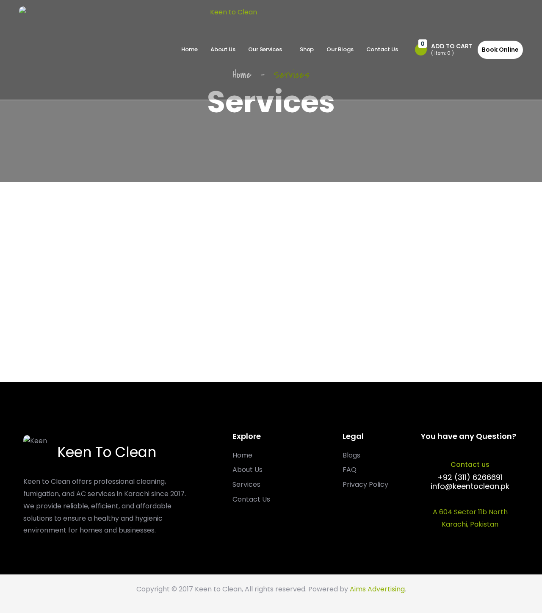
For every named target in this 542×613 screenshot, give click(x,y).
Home (189, 49)
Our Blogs (339, 49)
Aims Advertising (377, 589)
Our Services (265, 49)
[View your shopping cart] (421, 49)
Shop (307, 49)
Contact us (470, 464)
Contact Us (382, 49)
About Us (222, 49)
